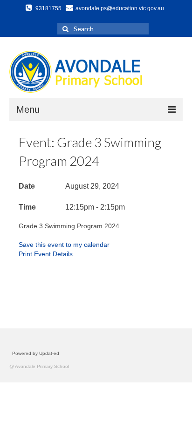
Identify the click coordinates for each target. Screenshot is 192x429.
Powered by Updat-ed (35, 353)
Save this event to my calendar (64, 244)
